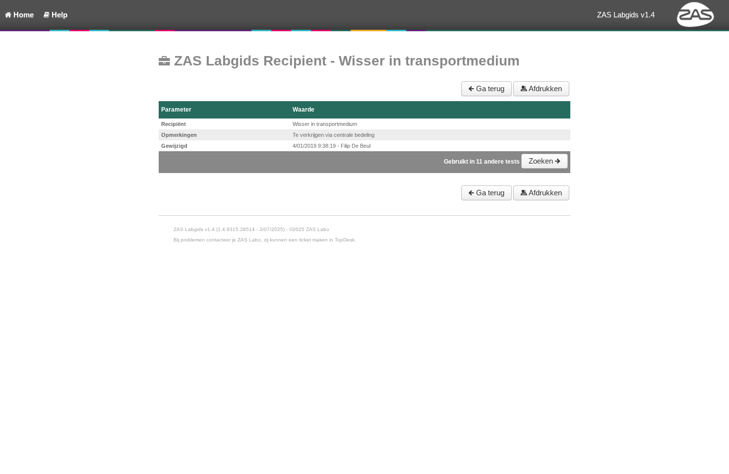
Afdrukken (544, 88)
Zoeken (542, 161)
